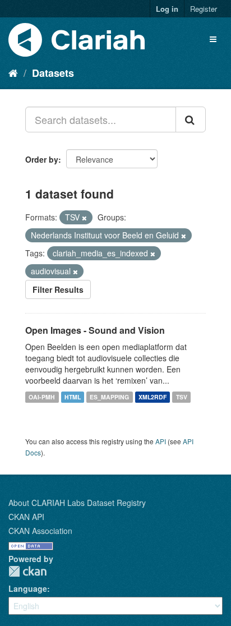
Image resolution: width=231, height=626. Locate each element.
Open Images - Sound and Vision (95, 330)
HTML (72, 397)
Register (203, 8)
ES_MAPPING (109, 397)
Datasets (53, 73)
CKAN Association (40, 530)
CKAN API (26, 516)
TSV (181, 397)
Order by (41, 159)
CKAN (27, 571)
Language (27, 588)
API (160, 441)
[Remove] (84, 217)
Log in (167, 8)
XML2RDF (152, 397)
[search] (190, 119)
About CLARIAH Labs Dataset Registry (77, 502)
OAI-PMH (42, 397)
